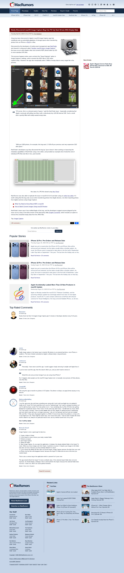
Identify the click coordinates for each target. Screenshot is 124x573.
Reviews (54, 11)
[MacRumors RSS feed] (111, 5)
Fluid (31, 564)
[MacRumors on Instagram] (92, 5)
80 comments (45, 302)
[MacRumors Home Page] (21, 4)
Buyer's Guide (64, 11)
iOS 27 (36, 15)
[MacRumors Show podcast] (89, 5)
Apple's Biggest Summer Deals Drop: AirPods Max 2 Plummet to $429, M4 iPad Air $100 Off (101, 65)
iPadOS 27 (46, 15)
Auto (39, 564)
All (113, 15)
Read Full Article (35, 255)
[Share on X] (72, 223)
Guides (36, 11)
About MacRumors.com (19, 501)
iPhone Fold (27, 15)
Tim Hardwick (38, 34)
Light (42, 564)
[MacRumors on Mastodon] (101, 5)
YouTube (53, 486)
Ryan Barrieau (28, 541)
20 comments (45, 255)
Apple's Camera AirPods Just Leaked (67, 492)
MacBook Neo (73, 15)
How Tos (44, 11)
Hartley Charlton (13, 534)
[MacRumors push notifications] (107, 5)
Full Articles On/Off (23, 564)
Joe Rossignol (59, 243)
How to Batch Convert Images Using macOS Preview (31, 206)
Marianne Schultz (29, 534)
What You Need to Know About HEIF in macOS (29, 204)
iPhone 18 (102, 15)
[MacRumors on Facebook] (95, 5)
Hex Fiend (56, 191)
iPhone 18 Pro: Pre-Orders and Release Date (48, 241)
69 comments (15, 223)
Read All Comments (44, 471)
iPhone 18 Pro (15, 15)
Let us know (80, 4)
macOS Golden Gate (59, 15)
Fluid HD (35, 564)
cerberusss (22, 361)
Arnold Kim (12, 514)
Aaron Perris (28, 547)
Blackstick (22, 312)
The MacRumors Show (94, 486)
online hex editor (69, 196)
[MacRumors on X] (98, 5)
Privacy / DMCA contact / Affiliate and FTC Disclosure (22, 558)
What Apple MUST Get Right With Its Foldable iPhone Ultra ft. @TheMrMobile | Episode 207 (103, 492)
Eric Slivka (27, 514)
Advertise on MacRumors (19, 506)
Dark (45, 564)
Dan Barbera (12, 541)
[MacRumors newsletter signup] (114, 5)
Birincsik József (24, 428)
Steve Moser (12, 547)
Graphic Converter (54, 212)
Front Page (14, 11)
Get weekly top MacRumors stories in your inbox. (45, 228)
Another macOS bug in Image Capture (43, 48)
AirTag (93, 15)
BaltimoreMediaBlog (25, 399)
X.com (14, 517)
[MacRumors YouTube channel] (104, 5)
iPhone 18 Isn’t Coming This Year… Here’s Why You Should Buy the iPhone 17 (68, 513)
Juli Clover (12, 521)
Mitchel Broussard (14, 527)
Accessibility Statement (14, 561)
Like (28, 318)
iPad (28, 42)
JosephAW (22, 386)
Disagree (32, 318)
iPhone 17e (84, 15)
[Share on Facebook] (77, 223)
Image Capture (18, 218)
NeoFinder (53, 46)
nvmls (21, 348)
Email (10, 517)
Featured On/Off (14, 564)
